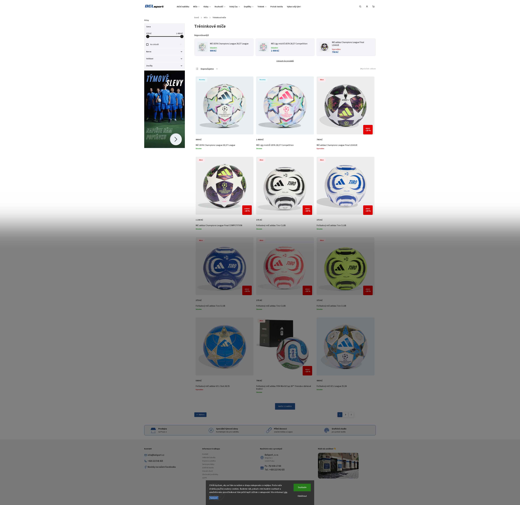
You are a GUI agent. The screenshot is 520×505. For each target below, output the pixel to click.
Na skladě (165, 44)
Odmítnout (302, 496)
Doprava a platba (209, 461)
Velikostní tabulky (208, 457)
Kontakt (205, 454)
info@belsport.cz (156, 455)
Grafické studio (208, 467)
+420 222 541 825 (155, 461)
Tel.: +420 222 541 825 (275, 469)
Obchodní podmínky (210, 474)
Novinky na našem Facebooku (162, 467)
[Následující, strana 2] (345, 414)
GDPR (204, 478)
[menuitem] (184, 7)
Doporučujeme (207, 69)
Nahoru (201, 414)
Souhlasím (302, 487)
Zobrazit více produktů (285, 61)
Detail (248, 141)
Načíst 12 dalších (285, 406)
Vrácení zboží (207, 471)
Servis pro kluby (208, 464)
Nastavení (213, 498)
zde (285, 492)
